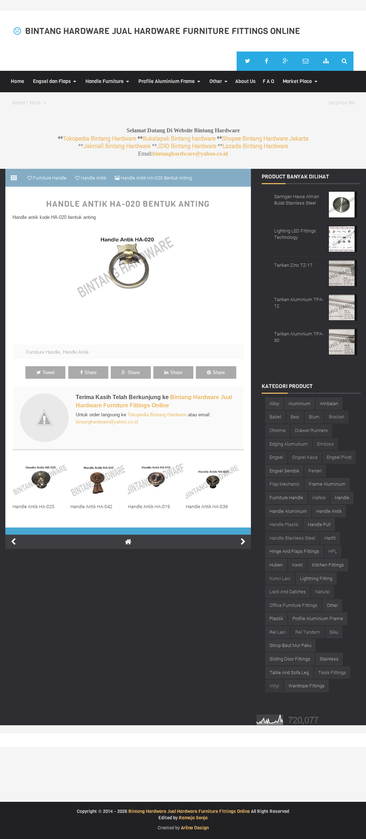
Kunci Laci (280, 578)
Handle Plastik (283, 524)
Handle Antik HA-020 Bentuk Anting (128, 204)
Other (215, 81)
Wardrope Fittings (306, 685)
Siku (334, 632)
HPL (332, 551)
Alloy (274, 403)
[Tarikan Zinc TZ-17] (343, 272)
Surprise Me (341, 102)
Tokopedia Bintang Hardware (99, 138)
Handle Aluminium (288, 511)
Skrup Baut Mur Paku (290, 645)
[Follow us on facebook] (266, 61)
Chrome (277, 430)
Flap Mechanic (284, 484)
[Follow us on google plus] (285, 61)
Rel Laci (277, 632)
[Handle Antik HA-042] (99, 478)
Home (17, 81)
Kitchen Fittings (328, 564)
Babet (275, 416)
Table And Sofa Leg (289, 672)
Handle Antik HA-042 (91, 506)
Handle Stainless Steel (292, 538)
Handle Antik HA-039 (207, 506)
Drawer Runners (311, 430)
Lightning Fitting (316, 578)
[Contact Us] (305, 61)
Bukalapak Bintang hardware (179, 138)
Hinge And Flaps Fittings (294, 551)
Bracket (336, 416)
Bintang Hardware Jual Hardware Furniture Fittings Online (162, 31)
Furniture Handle (43, 352)
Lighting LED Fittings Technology (295, 233)
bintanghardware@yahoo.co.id (190, 154)
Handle (342, 497)
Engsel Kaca (304, 457)
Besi (295, 416)
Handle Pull (319, 524)
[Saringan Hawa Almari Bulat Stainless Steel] (343, 203)
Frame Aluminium (327, 484)
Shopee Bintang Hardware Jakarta (265, 138)
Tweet (49, 372)
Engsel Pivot (339, 457)
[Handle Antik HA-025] (41, 478)
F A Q (268, 81)
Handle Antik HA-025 (33, 506)
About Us (245, 81)
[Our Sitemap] (326, 61)
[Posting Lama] (243, 542)
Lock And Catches (287, 591)
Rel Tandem (307, 632)
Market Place (297, 81)
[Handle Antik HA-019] (157, 478)
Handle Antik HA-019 (149, 506)
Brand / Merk (26, 102)
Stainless (329, 659)
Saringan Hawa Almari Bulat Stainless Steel (296, 199)
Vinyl (274, 685)
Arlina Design (195, 828)
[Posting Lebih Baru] (13, 542)
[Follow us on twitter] (247, 61)
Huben (276, 564)
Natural (322, 591)
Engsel (276, 457)
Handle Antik (76, 352)
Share (90, 372)
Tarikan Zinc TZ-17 (293, 265)
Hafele (319, 497)
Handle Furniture (104, 81)
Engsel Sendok (284, 470)
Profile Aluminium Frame (166, 81)
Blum (314, 416)
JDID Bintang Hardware (186, 145)
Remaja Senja (193, 818)
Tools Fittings (332, 672)
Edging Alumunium (288, 444)
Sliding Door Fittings (289, 659)
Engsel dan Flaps (52, 81)
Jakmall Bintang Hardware (116, 145)
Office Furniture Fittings (293, 605)
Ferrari (315, 470)
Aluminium (299, 403)
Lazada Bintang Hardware (255, 145)
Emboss (325, 444)
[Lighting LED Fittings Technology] (343, 238)
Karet (297, 564)
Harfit (330, 538)
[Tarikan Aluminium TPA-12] (343, 306)
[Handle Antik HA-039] (215, 478)
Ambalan (329, 403)
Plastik (276, 618)
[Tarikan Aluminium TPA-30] (343, 341)
